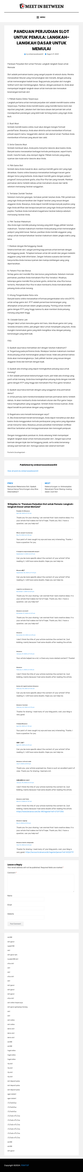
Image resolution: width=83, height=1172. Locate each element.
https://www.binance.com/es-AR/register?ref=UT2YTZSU (40, 812)
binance (19, 632)
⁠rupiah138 (10, 946)
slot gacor (10, 942)
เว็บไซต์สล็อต (11, 1103)
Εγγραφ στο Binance (23, 511)
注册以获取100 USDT (23, 780)
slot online (11, 1020)
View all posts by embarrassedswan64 (22, 471)
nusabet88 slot (12, 959)
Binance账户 (20, 570)
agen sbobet (11, 1094)
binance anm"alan (22, 799)
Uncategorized (19, 452)
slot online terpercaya (15, 1003)
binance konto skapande (25, 842)
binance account (22, 611)
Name (9, 896)
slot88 (9, 937)
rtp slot (10, 1064)
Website (10, 914)
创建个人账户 (20, 742)
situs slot (10, 963)
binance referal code (23, 761)
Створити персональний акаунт (27, 551)
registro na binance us (24, 589)
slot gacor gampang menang (17, 1007)
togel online (11, 1050)
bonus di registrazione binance (27, 686)
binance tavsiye (22, 705)
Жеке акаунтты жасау (24, 533)
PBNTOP (25, 1165)
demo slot (10, 1029)
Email (9, 905)
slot (8, 950)
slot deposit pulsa (13, 1081)
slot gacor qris (12, 955)
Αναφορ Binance (21, 724)
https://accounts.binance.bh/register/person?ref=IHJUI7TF (49, 852)
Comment (12, 873)
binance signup (21, 821)
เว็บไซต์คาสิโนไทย (13, 1116)
